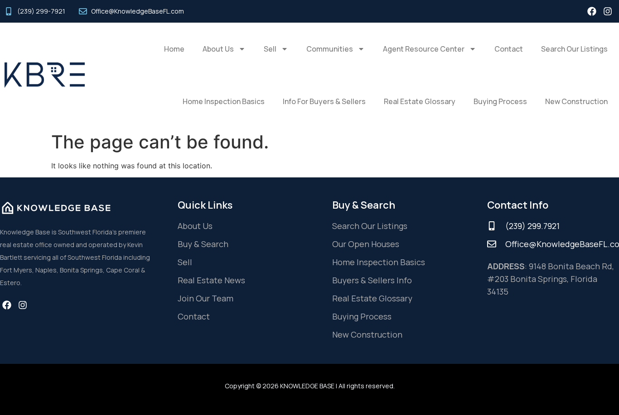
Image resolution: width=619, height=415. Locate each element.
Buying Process (500, 101)
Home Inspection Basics (224, 101)
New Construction (576, 101)
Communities (329, 49)
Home (174, 49)
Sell (270, 49)
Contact (508, 49)
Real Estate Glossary (419, 101)
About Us (218, 49)
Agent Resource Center (423, 49)
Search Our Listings (574, 49)
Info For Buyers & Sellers (324, 101)
